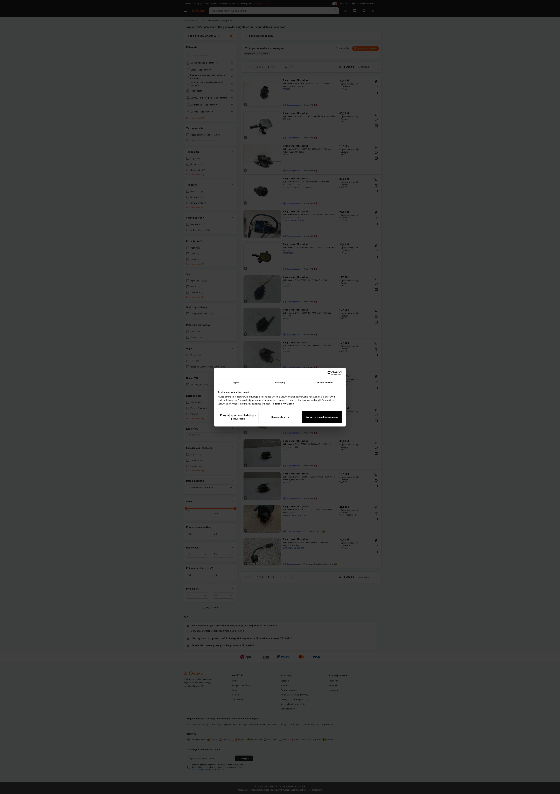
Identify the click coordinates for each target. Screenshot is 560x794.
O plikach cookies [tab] (324, 382)
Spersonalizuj (278, 417)
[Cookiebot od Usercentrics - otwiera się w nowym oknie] (329, 373)
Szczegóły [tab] (280, 382)
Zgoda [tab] (236, 382)
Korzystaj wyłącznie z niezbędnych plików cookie (238, 417)
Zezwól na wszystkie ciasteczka (322, 417)
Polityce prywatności (283, 403)
